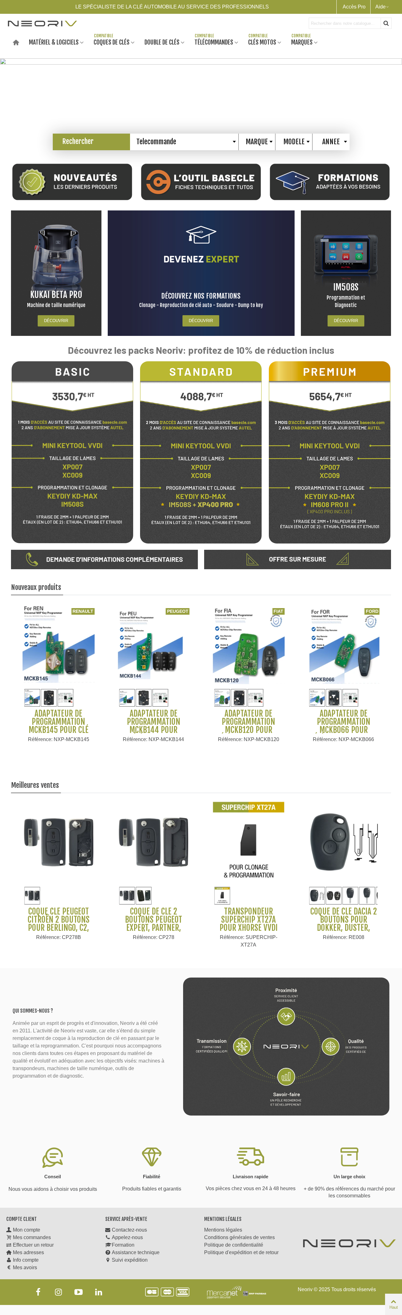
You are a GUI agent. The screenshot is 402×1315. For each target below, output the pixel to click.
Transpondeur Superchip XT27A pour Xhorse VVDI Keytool (249, 924)
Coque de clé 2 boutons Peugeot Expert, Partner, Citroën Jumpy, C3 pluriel (153, 928)
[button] (392, 100)
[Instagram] (58, 1292)
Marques (301, 42)
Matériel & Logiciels (54, 42)
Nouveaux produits (36, 587)
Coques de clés (111, 42)
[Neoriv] (42, 23)
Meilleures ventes (35, 785)
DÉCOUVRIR (56, 320)
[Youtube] (78, 1292)
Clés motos (262, 42)
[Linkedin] (98, 1292)
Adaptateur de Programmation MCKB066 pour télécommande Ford (343, 726)
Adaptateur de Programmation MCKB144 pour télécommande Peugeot (153, 730)
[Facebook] (38, 1292)
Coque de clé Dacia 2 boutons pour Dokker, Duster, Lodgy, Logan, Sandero (343, 928)
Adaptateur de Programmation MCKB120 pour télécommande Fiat (248, 726)
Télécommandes (213, 42)
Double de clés (161, 42)
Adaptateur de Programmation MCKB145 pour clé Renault (59, 726)
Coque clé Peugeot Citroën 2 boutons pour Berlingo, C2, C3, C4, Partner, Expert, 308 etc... (59, 928)
